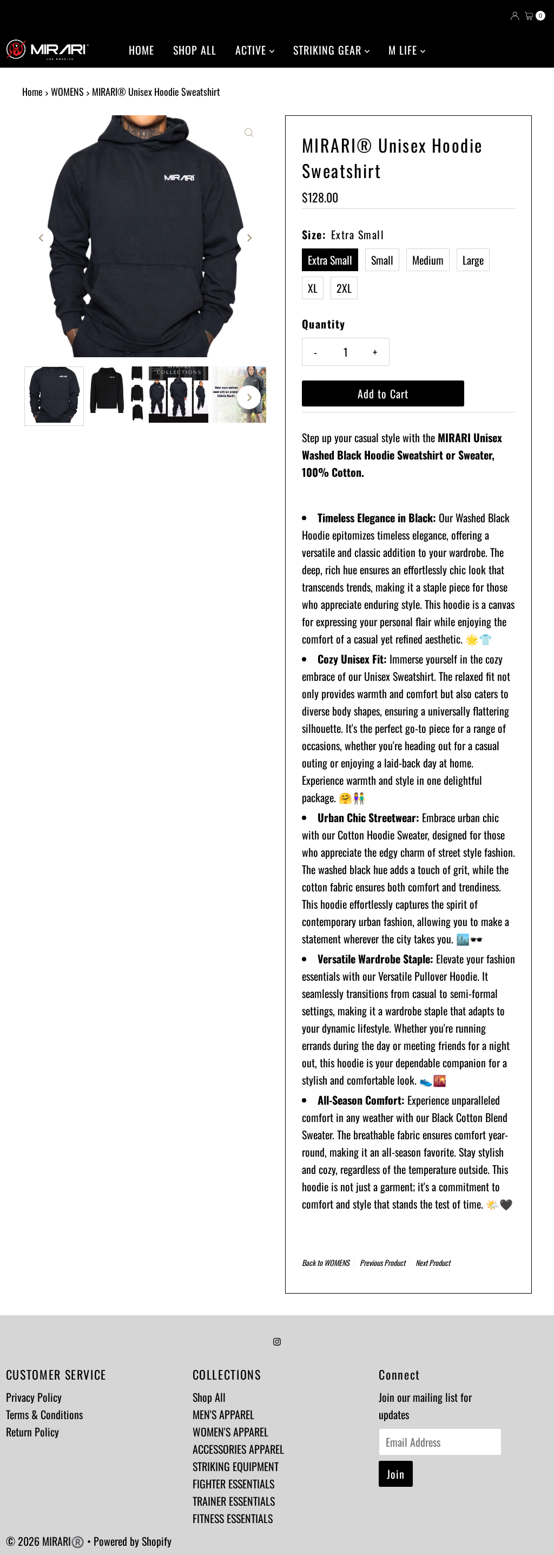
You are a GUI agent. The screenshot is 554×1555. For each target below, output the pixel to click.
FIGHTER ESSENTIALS (233, 1483)
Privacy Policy (34, 1397)
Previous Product (382, 1262)
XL (313, 288)
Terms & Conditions (44, 1414)
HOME (141, 50)
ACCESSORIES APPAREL (238, 1449)
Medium (428, 260)
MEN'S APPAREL (223, 1414)
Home (32, 91)
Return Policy (32, 1431)
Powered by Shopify (133, 1541)
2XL (344, 288)
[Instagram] (277, 1340)
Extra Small (330, 260)
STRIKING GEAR (329, 50)
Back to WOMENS (325, 1262)
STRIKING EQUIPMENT (236, 1466)
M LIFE (404, 50)
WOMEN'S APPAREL (230, 1431)
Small (382, 260)
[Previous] (42, 238)
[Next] (249, 238)
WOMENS (67, 91)
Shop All (209, 1397)
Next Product (433, 1262)
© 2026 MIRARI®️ (46, 1541)
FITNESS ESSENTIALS (233, 1518)
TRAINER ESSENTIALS (234, 1501)
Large (473, 260)
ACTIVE (252, 50)
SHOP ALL (194, 50)
